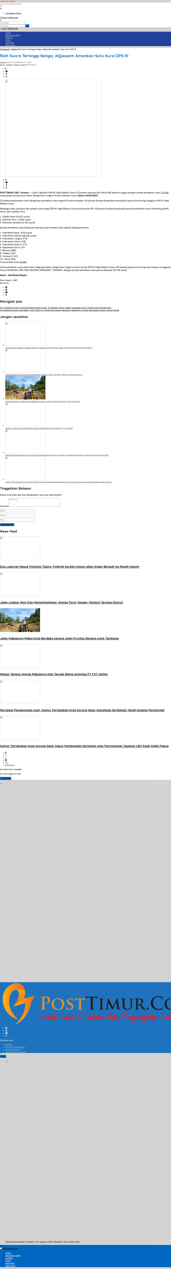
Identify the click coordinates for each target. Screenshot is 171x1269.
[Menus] (1, 6)
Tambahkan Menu (13, 13)
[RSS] (6, 295)
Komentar (4, 506)
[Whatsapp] (6, 76)
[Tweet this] (6, 71)
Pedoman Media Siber (15, 1047)
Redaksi (8, 1044)
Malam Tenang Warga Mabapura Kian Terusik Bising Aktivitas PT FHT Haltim (39, 428)
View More (5, 778)
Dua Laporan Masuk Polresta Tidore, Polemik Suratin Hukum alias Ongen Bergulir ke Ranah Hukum (48, 347)
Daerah (9, 64)
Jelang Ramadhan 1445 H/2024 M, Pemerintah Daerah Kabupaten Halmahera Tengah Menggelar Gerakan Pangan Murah (59, 310)
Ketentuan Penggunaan (15, 1052)
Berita (2, 64)
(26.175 (25, 235)
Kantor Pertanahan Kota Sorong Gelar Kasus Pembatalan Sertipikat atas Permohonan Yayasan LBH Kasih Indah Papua (58, 482)
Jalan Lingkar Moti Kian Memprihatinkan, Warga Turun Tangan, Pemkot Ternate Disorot (43, 374)
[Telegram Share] (6, 74)
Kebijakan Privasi (12, 1049)
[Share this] (5, 69)
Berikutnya (10, 765)
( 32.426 (164, 192)
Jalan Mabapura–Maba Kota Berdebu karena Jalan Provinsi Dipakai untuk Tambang (42, 401)
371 (6, 762)
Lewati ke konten (7, 1)
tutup (3, 1056)
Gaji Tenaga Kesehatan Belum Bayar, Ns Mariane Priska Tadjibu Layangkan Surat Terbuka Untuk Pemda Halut (55, 307)
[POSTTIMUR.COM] (9, 17)
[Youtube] (6, 292)
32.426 (23, 262)
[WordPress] (6, 290)
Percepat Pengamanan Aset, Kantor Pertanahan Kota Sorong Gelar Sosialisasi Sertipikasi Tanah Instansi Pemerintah (56, 455)
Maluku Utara (19, 64)
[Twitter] (6, 287)
